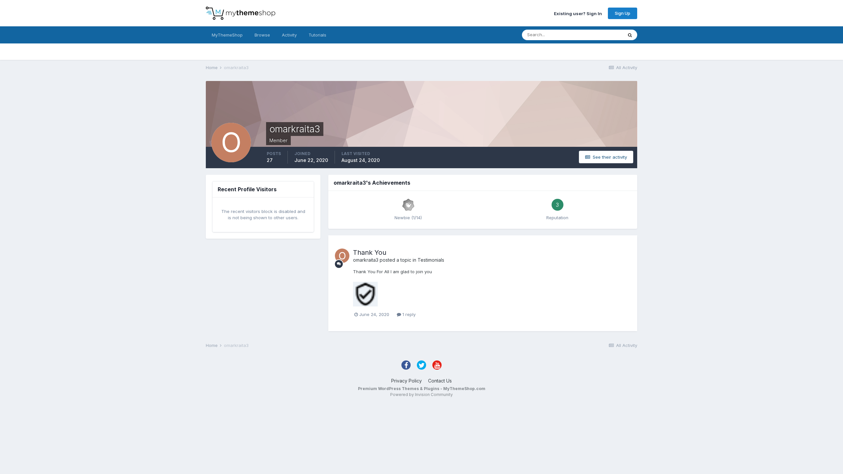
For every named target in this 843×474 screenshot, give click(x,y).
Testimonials (431, 260)
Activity (289, 35)
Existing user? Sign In (578, 13)
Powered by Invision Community (421, 394)
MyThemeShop (227, 35)
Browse (262, 35)
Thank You (369, 252)
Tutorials (317, 35)
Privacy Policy (406, 380)
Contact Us (440, 380)
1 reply (408, 314)
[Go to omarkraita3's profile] (342, 256)
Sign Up (622, 13)
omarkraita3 (365, 260)
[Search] (630, 35)
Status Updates (599, 34)
